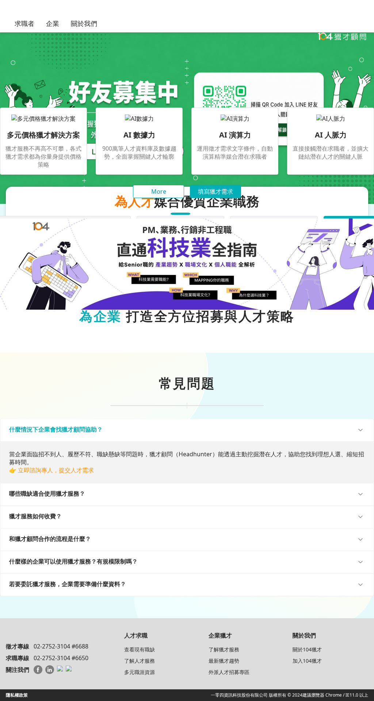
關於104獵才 (307, 649)
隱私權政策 (17, 695)
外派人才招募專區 (229, 672)
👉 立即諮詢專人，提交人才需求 (51, 470)
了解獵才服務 (224, 649)
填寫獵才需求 (215, 191)
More (158, 191)
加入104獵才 (307, 660)
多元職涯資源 (139, 672)
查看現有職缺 (139, 649)
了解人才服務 (139, 660)
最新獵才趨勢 (224, 660)
